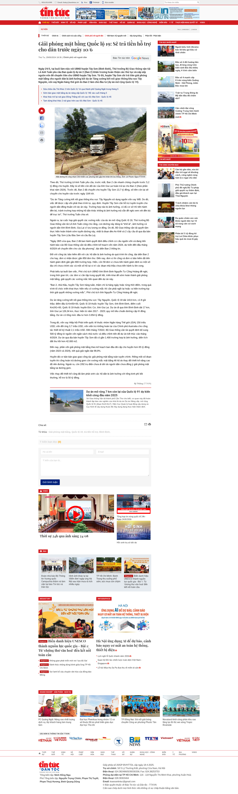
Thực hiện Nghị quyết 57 (186, 22)
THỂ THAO (113, 22)
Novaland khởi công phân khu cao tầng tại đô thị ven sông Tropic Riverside (179, 722)
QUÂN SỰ (131, 22)
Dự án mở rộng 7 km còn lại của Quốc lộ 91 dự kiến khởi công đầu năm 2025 (118, 393)
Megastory (128, 576)
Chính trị (55, 36)
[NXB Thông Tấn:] (111, 741)
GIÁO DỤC (103, 22)
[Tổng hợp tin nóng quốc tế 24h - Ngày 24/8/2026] (134, 504)
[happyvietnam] (95, 738)
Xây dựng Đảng (136, 36)
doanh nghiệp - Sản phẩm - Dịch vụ (55, 692)
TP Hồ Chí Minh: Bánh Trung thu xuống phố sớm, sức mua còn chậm (108, 579)
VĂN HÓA (93, 22)
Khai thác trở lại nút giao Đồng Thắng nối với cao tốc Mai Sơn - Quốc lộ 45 (77, 97)
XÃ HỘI (73, 22)
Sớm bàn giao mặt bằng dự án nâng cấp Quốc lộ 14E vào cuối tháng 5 (75, 93)
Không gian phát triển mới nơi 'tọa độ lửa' (64, 660)
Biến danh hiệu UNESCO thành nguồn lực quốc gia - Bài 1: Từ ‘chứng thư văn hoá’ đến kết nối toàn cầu (136, 581)
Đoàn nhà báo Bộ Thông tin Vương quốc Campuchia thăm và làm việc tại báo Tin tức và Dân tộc (53, 581)
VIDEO (202, 22)
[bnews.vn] (126, 741)
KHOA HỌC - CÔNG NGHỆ (147, 22)
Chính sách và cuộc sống (71, 36)
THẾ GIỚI (55, 22)
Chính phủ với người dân (94, 36)
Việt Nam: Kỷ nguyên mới (116, 36)
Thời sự (45, 22)
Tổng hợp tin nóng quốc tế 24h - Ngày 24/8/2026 (131, 518)
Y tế (171, 22)
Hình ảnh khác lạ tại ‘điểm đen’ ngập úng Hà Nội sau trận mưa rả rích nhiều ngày (80, 580)
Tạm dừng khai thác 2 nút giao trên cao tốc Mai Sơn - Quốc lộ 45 (72, 100)
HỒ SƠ (122, 22)
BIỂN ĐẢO (163, 22)
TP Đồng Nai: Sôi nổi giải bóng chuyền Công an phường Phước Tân (138, 721)
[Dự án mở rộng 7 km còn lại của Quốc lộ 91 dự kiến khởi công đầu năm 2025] (66, 401)
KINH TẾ (64, 22)
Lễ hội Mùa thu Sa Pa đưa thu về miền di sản (118, 667)
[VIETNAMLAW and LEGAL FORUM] (82, 740)
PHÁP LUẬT (82, 22)
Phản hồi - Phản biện (153, 36)
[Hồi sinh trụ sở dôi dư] (134, 530)
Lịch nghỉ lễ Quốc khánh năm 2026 (113, 656)
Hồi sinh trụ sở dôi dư (127, 542)
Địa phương (182, 753)
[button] (147, 567)
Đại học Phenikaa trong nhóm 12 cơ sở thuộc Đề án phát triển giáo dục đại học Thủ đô (97, 722)
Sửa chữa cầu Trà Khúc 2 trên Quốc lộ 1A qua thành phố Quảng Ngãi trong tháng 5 (80, 89)
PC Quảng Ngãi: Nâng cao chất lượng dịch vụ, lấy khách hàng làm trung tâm (56, 722)
